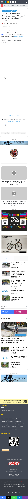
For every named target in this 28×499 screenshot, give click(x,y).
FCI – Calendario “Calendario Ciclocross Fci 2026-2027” (18, 290)
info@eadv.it (17, 474)
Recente (21, 258)
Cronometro (4, 423)
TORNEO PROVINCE (14, 489)
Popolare (7, 258)
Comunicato (18, 421)
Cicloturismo (4, 421)
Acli (3, 418)
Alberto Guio (21, 484)
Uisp (15, 428)
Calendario (11, 418)
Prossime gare (15, 426)
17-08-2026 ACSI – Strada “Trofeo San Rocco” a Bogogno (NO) (18, 297)
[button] (14, 378)
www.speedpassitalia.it (14, 121)
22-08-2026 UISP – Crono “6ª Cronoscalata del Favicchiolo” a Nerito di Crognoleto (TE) (18, 274)
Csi (14, 423)
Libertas (15, 133)
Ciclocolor (24, 481)
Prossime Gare (12, 486)
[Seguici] (26, 401)
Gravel (21, 423)
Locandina (4, 426)
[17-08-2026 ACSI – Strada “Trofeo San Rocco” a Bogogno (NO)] (6, 298)
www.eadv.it (10, 474)
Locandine (5, 486)
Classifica (6, 133)
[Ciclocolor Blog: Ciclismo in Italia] (10, 2)
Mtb (9, 426)
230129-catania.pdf (14, 115)
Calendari (23, 486)
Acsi (6, 418)
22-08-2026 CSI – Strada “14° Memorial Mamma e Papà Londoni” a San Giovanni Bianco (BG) (18, 283)
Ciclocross (18, 418)
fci (17, 423)
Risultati (14, 10)
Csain (10, 423)
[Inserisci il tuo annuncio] (14, 142)
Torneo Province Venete (7, 428)
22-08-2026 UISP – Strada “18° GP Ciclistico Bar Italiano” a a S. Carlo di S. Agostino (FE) (18, 265)
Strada (23, 133)
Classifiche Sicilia (6, 10)
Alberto (5, 23)
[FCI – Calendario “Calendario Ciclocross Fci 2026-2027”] (6, 291)
